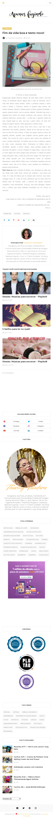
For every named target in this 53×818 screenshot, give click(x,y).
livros (33, 551)
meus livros (43, 551)
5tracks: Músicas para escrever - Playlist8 (24, 361)
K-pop (6, 720)
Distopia (39, 536)
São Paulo (38, 723)
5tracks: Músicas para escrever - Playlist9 (24, 296)
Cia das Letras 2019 (33, 532)
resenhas (32, 555)
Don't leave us (7, 170)
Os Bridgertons (32, 539)
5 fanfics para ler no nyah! (16, 329)
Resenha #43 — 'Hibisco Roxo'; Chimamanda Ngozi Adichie (27, 778)
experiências (8, 716)
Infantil (7, 539)
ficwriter (7, 213)
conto (41, 716)
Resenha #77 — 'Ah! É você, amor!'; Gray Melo (31, 748)
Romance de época (11, 547)
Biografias (34, 528)
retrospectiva (21, 727)
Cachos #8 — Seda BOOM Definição (29, 787)
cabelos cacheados (29, 712)
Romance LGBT (40, 543)
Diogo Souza (28, 536)
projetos (15, 720)
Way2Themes (25, 814)
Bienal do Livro (21, 528)
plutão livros (9, 555)
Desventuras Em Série (12, 536)
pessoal (26, 213)
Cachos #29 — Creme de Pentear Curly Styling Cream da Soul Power (31, 758)
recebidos (22, 555)
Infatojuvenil (18, 539)
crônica (16, 712)
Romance (28, 543)
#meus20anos (25, 723)
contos (42, 547)
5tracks (25, 720)
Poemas (44, 539)
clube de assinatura (28, 547)
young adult (44, 555)
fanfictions (8, 727)
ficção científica (10, 551)
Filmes (41, 720)
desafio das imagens (37, 727)
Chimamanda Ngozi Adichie (13, 532)
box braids (8, 731)
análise (33, 720)
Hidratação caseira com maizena (28, 767)
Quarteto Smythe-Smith (13, 543)
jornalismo (23, 551)
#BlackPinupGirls (10, 723)
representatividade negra (26, 716)
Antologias (8, 528)
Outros (17, 213)
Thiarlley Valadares (15, 38)
